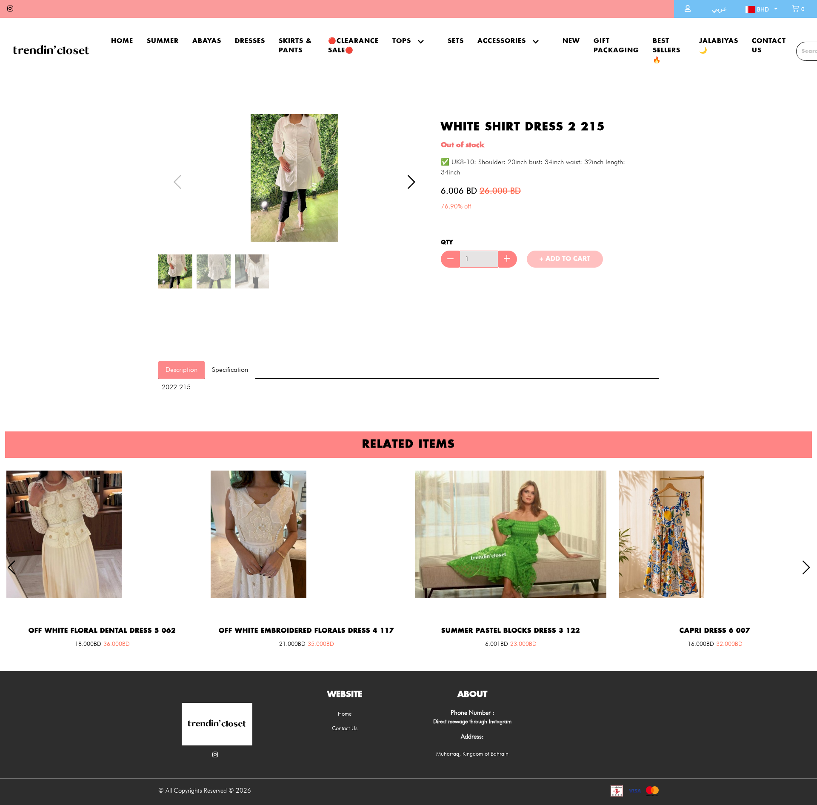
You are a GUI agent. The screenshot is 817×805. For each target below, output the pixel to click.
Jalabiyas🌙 (718, 46)
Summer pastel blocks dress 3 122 (510, 631)
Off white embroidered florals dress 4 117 (306, 631)
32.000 (729, 643)
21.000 (292, 643)
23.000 (523, 643)
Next (407, 178)
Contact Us (769, 46)
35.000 (321, 643)
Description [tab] (181, 369)
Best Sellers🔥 (666, 50)
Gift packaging (616, 46)
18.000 (88, 643)
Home (122, 41)
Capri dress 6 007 (715, 631)
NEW (571, 41)
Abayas (206, 41)
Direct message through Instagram (472, 721)
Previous (173, 178)
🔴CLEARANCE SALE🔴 (353, 46)
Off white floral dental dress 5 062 (102, 631)
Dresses (250, 41)
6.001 (496, 643)
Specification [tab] (230, 369)
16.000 (701, 643)
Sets (456, 41)
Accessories (501, 41)
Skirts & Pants (295, 46)
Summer (163, 41)
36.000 (116, 643)
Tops (401, 41)
